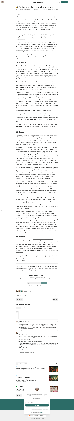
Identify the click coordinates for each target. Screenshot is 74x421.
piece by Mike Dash (24, 181)
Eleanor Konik (18, 13)
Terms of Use (42, 408)
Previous (20, 299)
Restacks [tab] (23, 307)
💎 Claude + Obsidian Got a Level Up (26, 367)
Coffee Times (21, 321)
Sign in (70, 2)
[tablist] (21, 308)
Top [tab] (17, 363)
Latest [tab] (20, 363)
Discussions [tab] (25, 363)
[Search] (57, 2)
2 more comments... (19, 357)
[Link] (14, 63)
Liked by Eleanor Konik (23, 322)
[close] (48, 388)
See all (18, 395)
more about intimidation (27, 155)
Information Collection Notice (37, 409)
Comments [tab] (19, 307)
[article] (37, 370)
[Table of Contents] (1, 210)
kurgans (46, 142)
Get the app (42, 415)
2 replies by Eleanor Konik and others (27, 352)
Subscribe (64, 2)
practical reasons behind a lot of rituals (43, 239)
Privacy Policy (45, 409)
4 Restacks (29, 291)
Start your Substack (34, 415)
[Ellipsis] (57, 321)
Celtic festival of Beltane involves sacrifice (34, 197)
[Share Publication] (60, 2)
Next (54, 299)
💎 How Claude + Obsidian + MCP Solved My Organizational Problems (28, 376)
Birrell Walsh (21, 332)
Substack (31, 418)
